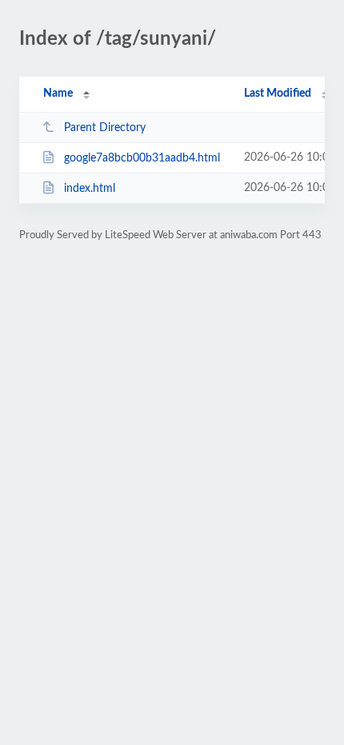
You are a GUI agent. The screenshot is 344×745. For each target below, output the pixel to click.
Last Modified (277, 93)
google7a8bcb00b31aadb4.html (142, 158)
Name (58, 93)
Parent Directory (105, 127)
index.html (89, 188)
